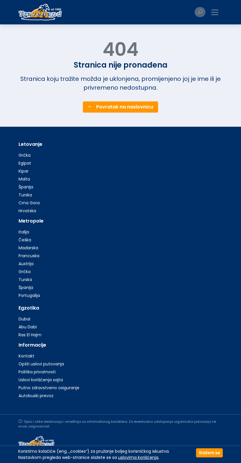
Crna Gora (29, 203)
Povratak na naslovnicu (124, 106)
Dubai (24, 319)
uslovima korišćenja (138, 457)
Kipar (24, 171)
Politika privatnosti (37, 372)
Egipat (25, 163)
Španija (26, 187)
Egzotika (29, 308)
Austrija (26, 264)
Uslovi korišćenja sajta (41, 380)
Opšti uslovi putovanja (41, 364)
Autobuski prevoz (36, 396)
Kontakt (26, 356)
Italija (24, 232)
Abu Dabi (28, 327)
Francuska (29, 256)
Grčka (25, 155)
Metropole (31, 221)
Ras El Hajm (30, 335)
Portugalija (29, 295)
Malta (24, 179)
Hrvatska (27, 211)
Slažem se (209, 453)
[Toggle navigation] (215, 12)
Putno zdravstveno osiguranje (49, 388)
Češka (25, 240)
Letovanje (30, 144)
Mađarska (28, 248)
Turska (25, 195)
